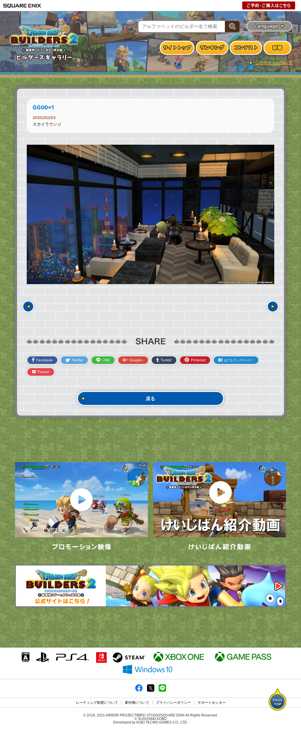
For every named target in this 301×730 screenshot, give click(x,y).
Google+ (136, 360)
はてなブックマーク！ (239, 360)
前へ (28, 306)
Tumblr (166, 360)
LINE (106, 360)
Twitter (77, 360)
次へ (273, 306)
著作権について (137, 703)
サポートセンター (212, 703)
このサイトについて (273, 62)
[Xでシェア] (150, 690)
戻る (150, 398)
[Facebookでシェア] (139, 690)
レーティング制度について (97, 703)
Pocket (43, 372)
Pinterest (198, 360)
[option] (150, 214)
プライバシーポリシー (173, 703)
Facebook (44, 360)
